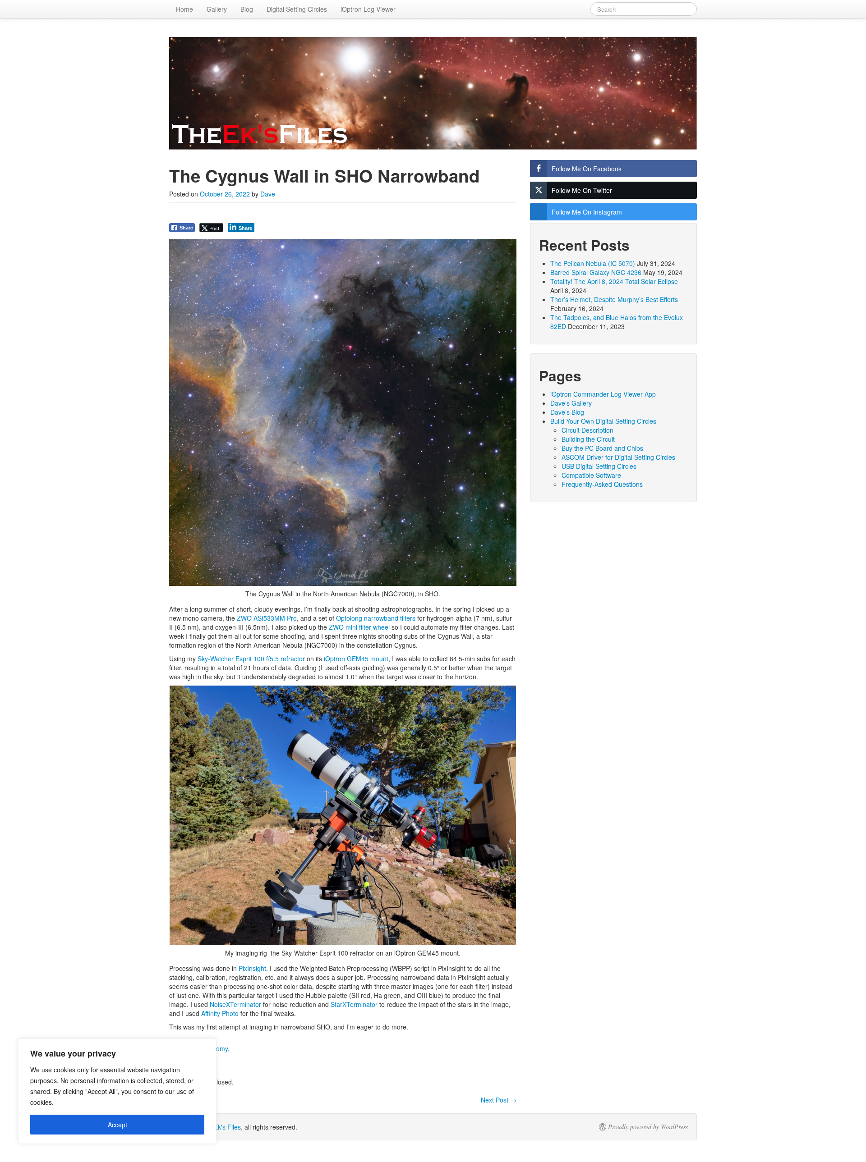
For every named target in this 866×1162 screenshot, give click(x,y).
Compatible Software (591, 475)
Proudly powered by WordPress (648, 1126)
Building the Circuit (588, 439)
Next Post (498, 1099)
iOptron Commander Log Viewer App (603, 393)
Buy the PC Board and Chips (602, 448)
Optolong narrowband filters (375, 617)
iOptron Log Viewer (368, 9)
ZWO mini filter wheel (359, 626)
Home (184, 9)
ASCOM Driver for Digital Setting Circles (618, 457)
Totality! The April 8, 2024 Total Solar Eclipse (614, 281)
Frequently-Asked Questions (602, 484)
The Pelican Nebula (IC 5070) (592, 263)
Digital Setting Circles (297, 9)
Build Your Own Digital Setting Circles (603, 420)
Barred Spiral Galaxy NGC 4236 (595, 272)
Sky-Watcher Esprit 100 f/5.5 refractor (251, 658)
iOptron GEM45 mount (356, 658)
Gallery (217, 9)
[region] (117, 1091)
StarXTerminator (354, 1004)
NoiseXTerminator (235, 1004)
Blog (246, 9)
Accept (117, 1124)
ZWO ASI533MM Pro (267, 617)
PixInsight (252, 968)
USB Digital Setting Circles (599, 466)
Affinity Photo (220, 1013)
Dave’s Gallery (571, 402)
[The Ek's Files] (433, 93)
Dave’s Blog (567, 411)
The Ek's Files (221, 1126)
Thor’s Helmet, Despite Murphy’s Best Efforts (614, 299)
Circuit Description (587, 430)
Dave (267, 193)
